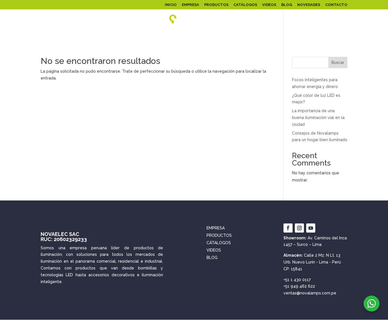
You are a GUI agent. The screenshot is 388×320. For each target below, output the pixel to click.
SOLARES (164, 35)
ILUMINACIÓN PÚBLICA (124, 35)
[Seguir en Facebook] (288, 228)
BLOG (286, 5)
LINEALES (212, 35)
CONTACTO (336, 5)
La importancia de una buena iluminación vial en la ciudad (318, 117)
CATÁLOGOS (245, 5)
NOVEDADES (308, 5)
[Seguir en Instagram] (299, 228)
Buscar (337, 62)
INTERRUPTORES (331, 35)
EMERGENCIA (298, 35)
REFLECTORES (79, 35)
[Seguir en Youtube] (310, 228)
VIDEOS (269, 5)
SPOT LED (271, 35)
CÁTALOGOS (218, 242)
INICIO (171, 5)
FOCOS (190, 35)
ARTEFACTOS (238, 35)
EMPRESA (190, 5)
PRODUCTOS (216, 5)
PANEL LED (45, 35)
